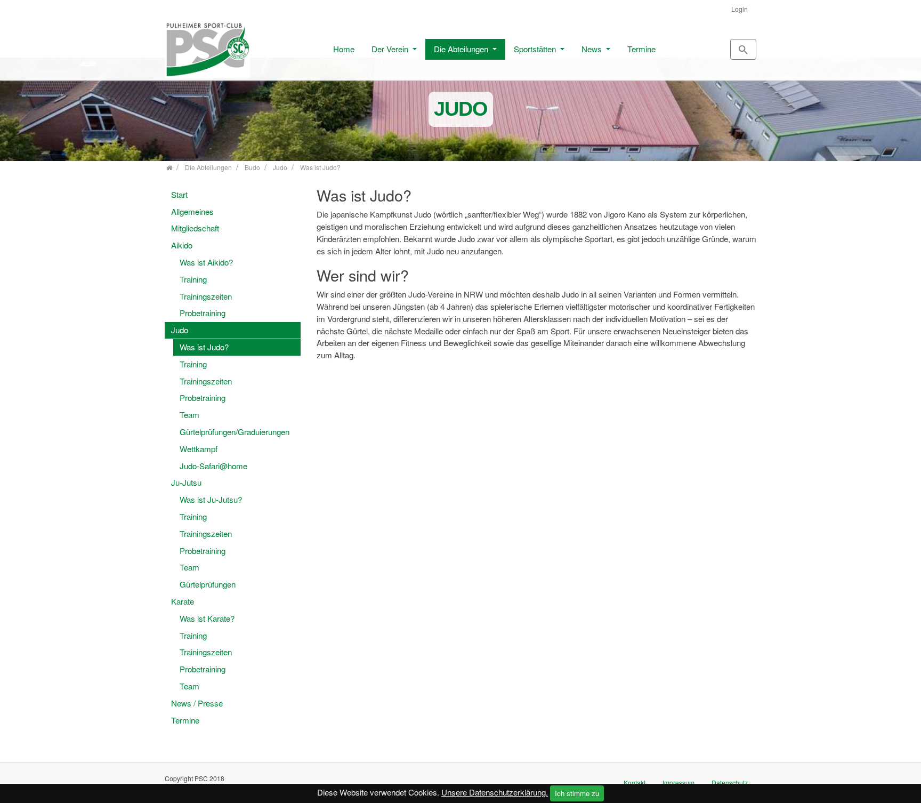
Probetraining (202, 312)
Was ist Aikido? (206, 262)
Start (179, 194)
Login (739, 8)
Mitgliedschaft (195, 228)
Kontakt (634, 782)
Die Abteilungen (462, 48)
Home (343, 48)
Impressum (678, 782)
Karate (182, 601)
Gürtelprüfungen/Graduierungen (234, 431)
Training (193, 279)
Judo (179, 329)
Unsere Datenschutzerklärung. (494, 792)
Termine (641, 48)
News (592, 48)
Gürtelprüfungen (208, 584)
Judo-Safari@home (213, 465)
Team (189, 414)
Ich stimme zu (577, 793)
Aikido (181, 245)
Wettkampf (198, 448)
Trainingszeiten (206, 296)
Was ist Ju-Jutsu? (211, 499)
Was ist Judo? (204, 346)
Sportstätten (536, 48)
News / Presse (197, 703)
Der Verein (390, 48)
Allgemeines (192, 211)
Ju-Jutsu (186, 482)
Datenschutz (730, 782)
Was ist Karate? (207, 618)
